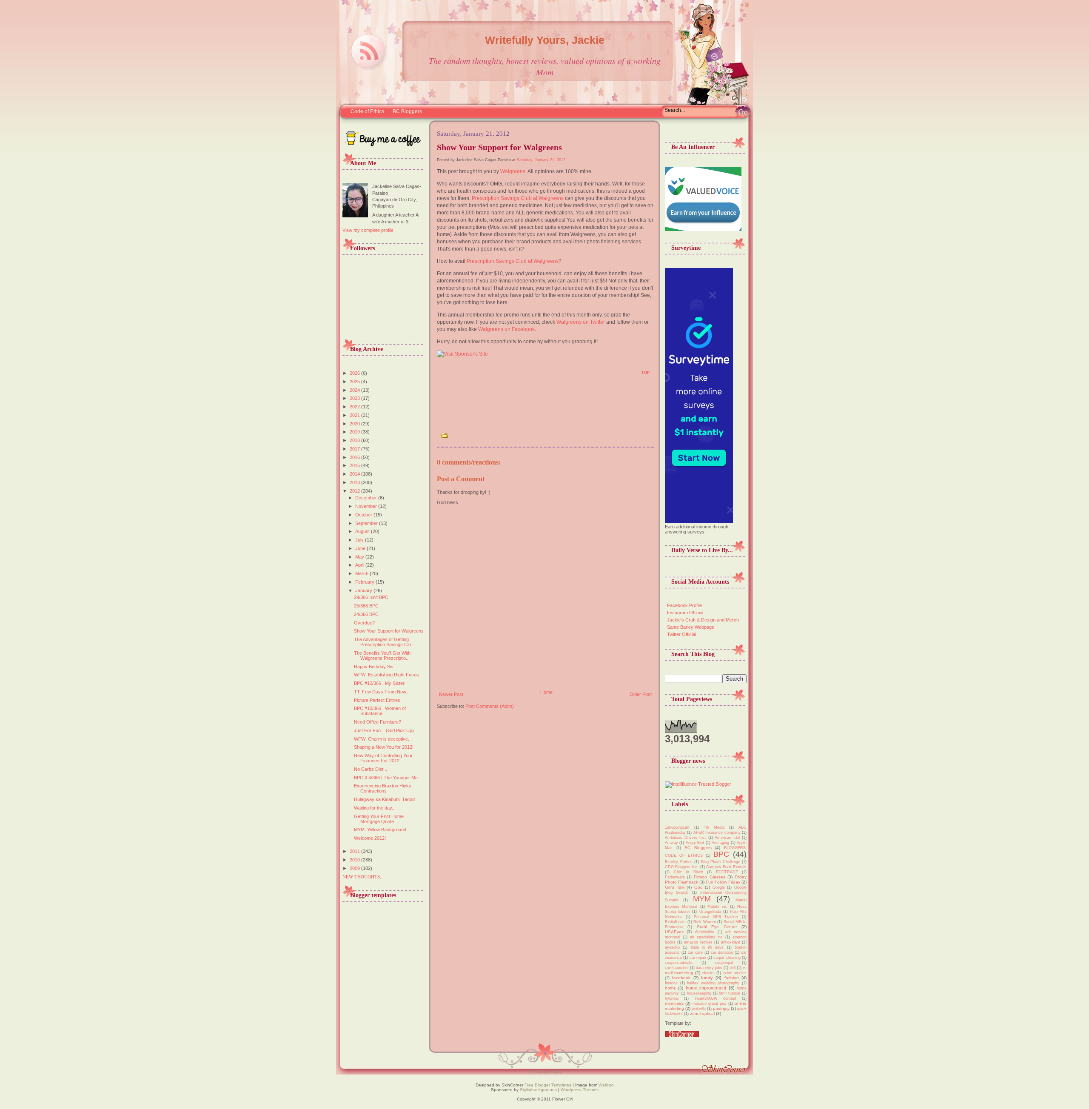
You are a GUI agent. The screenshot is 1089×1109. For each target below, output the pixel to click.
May (360, 556)
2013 (355, 482)
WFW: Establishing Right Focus (386, 674)
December (366, 497)
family (707, 977)
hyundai (671, 998)
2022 (355, 406)
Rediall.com (675, 922)
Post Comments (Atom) (489, 706)
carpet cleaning (726, 957)
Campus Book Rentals (726, 867)
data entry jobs (709, 968)
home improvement (706, 987)
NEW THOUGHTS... (363, 876)
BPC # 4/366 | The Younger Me (386, 777)
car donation (722, 952)
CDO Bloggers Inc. (682, 867)
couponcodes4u (679, 963)
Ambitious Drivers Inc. (685, 837)
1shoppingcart (677, 827)
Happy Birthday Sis (373, 666)
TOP (645, 373)
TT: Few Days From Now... (382, 691)
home (670, 988)
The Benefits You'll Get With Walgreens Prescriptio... (382, 655)
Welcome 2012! (370, 838)
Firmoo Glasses (709, 877)
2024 (355, 390)
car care (695, 952)
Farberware (675, 877)
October (364, 514)
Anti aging (720, 843)
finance (671, 983)
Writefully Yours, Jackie (544, 40)
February (365, 581)
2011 (355, 851)
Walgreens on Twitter (580, 322)
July (360, 539)
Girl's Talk (674, 887)
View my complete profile (367, 230)
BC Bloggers (407, 111)
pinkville (699, 1008)
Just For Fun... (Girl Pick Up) (384, 730)
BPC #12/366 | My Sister (379, 683)
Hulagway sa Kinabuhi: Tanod (384, 799)
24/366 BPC (366, 614)
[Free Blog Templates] (682, 1035)
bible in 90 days (707, 947)
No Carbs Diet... (370, 769)
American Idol (727, 837)
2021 (355, 415)
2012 (355, 490)
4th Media (714, 827)
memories (674, 1003)
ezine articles (735, 973)
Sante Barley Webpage (690, 627)
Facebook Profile (684, 605)
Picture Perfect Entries (377, 700)
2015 (355, 465)
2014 (355, 473)
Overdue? (364, 622)
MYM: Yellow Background (380, 829)
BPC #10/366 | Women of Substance (380, 711)
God (698, 887)
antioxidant (730, 942)
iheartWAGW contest (715, 998)
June (361, 548)
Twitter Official (681, 634)
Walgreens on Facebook (506, 329)
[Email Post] (441, 375)
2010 (355, 859)
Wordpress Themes (580, 1089)
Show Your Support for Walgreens (389, 630)
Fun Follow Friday (723, 882)
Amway (671, 843)
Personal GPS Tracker (716, 917)
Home (546, 692)
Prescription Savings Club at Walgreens (518, 198)
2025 (355, 381)
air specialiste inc (706, 937)
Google (719, 887)
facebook (681, 977)
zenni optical (702, 1013)
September (367, 523)
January (364, 590)
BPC (721, 854)
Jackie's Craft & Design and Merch (703, 619)
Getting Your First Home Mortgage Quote (379, 819)
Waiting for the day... (375, 807)
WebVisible (704, 932)
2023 (355, 398)
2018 (355, 440)
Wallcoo (606, 1085)
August (363, 531)
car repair (698, 957)
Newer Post (451, 694)
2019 (355, 431)
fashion (731, 977)
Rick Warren (704, 922)
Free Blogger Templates (547, 1085)
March (362, 573)
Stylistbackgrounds (538, 1089)
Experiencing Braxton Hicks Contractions (382, 788)
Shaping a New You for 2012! (383, 747)
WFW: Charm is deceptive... (383, 738)
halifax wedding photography (713, 983)
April (360, 564)
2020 (355, 423)
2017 (355, 448)
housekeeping (699, 993)
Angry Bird (695, 843)
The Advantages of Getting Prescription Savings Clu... (384, 642)
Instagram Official (685, 612)
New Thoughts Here (544, 1071)
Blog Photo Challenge (720, 862)
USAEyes (674, 931)
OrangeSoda (710, 911)
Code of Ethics (367, 111)
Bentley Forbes (679, 862)
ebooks (708, 973)
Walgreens (512, 171)
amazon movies (698, 942)
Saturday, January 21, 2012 (541, 160)
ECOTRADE (727, 872)
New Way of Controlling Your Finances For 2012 (383, 758)
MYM (702, 899)
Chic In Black (688, 872)
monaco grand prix (710, 1003)
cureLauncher (677, 968)
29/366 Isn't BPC (371, 597)
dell (733, 968)
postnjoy (721, 1008)
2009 (355, 868)
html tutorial (729, 993)
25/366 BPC (366, 605)
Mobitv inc (717, 906)
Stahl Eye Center (717, 926)
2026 (355, 373)
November (366, 506)
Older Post (641, 694)
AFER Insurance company (717, 832)
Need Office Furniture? (377, 721)
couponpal (724, 963)
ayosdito (672, 947)
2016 (355, 457)
